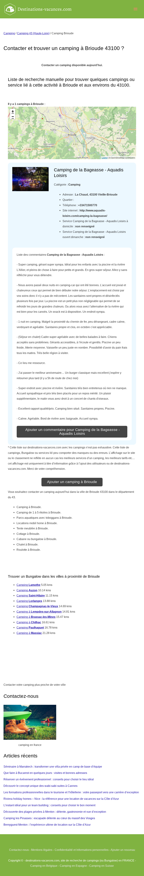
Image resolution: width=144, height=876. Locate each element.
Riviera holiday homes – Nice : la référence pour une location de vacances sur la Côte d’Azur (61, 798)
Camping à (39, 611)
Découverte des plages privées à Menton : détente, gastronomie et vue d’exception (55, 811)
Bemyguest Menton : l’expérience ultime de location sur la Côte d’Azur (47, 824)
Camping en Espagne (73, 865)
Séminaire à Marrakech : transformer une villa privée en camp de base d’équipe (53, 766)
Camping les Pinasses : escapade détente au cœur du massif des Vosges (49, 818)
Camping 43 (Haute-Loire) (33, 33)
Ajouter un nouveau (123, 849)
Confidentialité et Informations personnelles (82, 849)
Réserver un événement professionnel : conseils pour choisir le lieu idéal (49, 779)
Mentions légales (41, 849)
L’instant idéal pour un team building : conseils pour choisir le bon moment (49, 805)
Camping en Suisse (101, 865)
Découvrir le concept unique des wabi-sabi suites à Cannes (40, 785)
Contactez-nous (19, 849)
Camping (9, 33)
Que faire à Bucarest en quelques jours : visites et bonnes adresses (45, 772)
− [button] (13, 116)
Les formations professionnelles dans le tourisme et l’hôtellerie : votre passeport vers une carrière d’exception (71, 792)
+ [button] (13, 111)
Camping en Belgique (43, 865)
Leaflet (104, 157)
